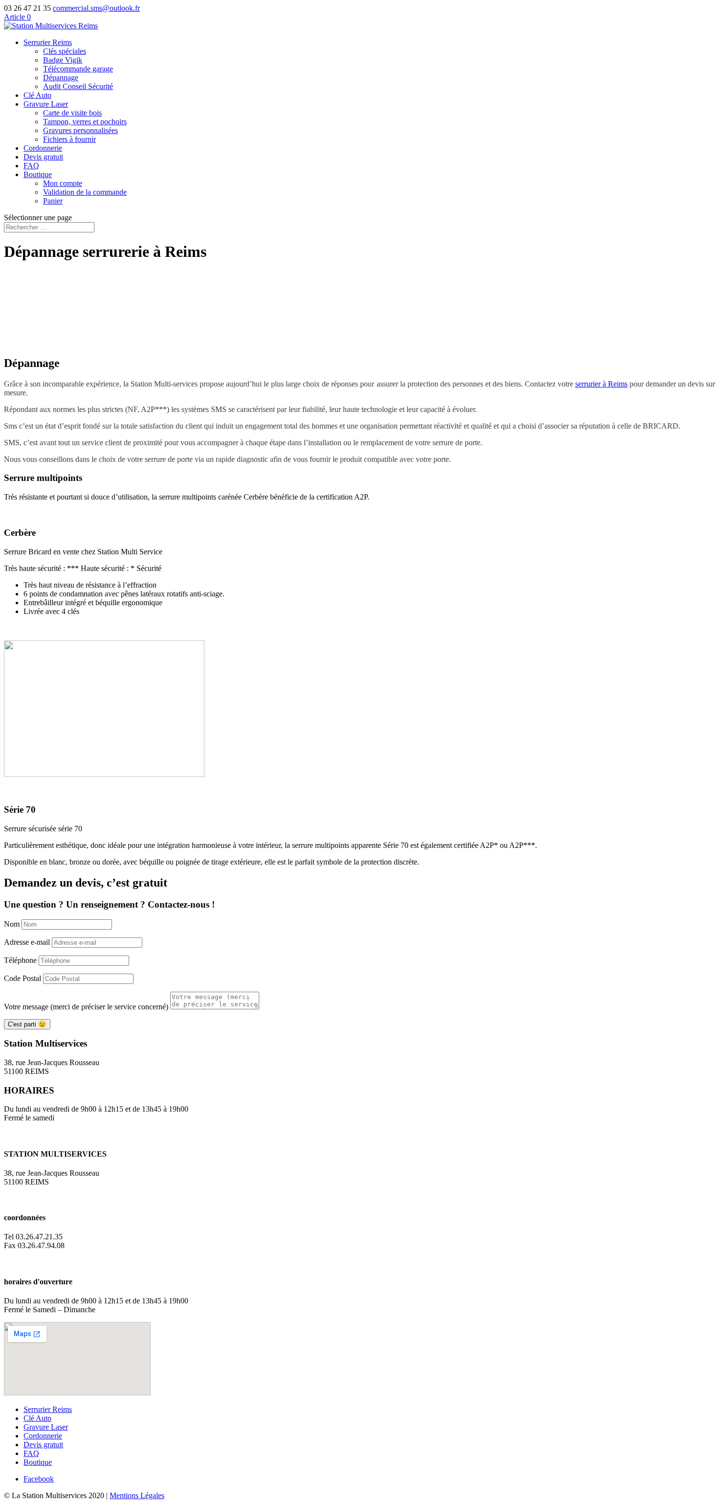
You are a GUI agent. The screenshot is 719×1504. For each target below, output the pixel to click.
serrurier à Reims (601, 384)
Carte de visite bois (72, 113)
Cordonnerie (42, 148)
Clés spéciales (64, 51)
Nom (12, 924)
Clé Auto (37, 95)
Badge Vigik (62, 60)
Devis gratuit (43, 157)
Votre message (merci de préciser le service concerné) (86, 1007)
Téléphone (20, 960)
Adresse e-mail (27, 942)
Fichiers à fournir (69, 139)
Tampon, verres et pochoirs (85, 121)
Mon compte (62, 183)
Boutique (37, 174)
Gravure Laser (45, 104)
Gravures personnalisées (80, 130)
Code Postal (22, 978)
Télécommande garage (78, 69)
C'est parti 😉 (27, 1024)
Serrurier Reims (47, 42)
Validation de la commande (85, 192)
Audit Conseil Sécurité (78, 86)
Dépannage (60, 77)
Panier (53, 201)
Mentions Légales (137, 1495)
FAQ (31, 165)
